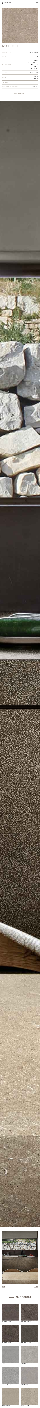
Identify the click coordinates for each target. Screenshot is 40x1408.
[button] (37, 3)
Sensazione (34, 52)
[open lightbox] (20, 25)
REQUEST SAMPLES (20, 93)
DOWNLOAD (34, 86)
